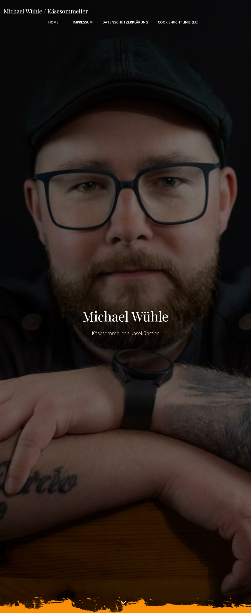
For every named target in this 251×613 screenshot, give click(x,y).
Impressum (83, 22)
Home (53, 22)
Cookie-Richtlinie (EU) (178, 22)
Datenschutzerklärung (125, 22)
